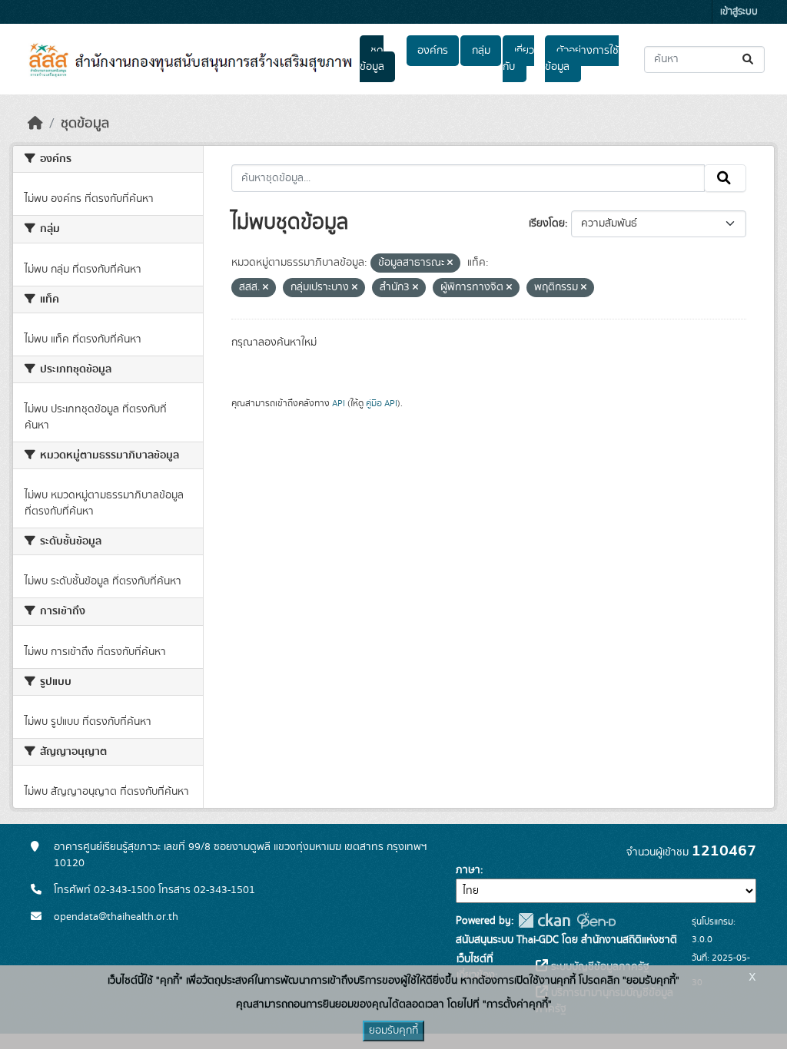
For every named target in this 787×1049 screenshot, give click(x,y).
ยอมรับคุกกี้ (393, 1030)
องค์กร (432, 50)
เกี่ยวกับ (518, 58)
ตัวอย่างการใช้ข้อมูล (581, 58)
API (338, 403)
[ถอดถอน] (450, 263)
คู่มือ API (381, 403)
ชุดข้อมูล (372, 58)
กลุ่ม (481, 50)
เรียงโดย (547, 223)
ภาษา (468, 870)
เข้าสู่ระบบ (739, 12)
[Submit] (748, 59)
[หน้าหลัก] (35, 124)
